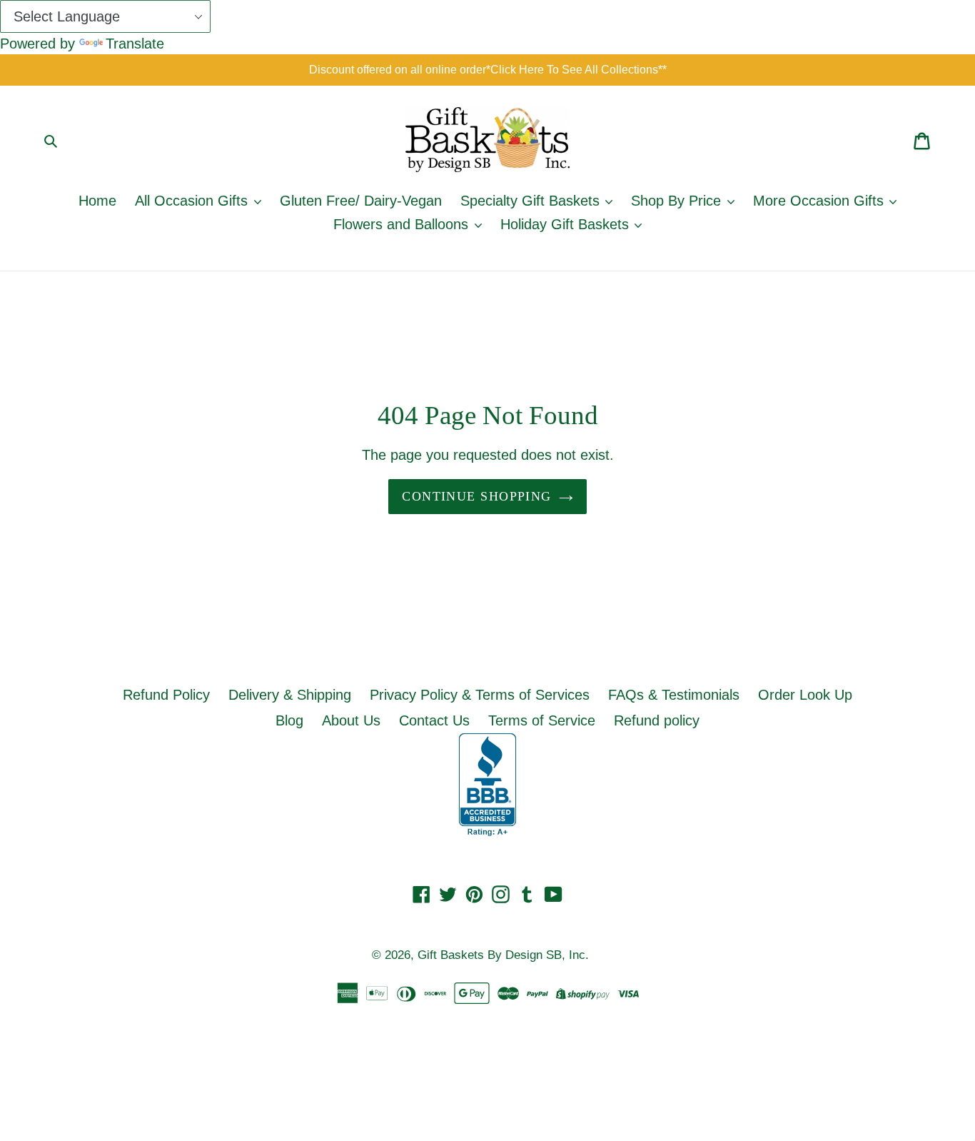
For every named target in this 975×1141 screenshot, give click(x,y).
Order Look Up (805, 695)
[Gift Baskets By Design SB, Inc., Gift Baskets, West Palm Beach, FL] (487, 784)
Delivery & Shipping (289, 695)
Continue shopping (476, 496)
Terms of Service (541, 720)
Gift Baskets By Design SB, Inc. (503, 955)
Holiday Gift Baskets (566, 224)
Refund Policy (166, 695)
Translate (135, 43)
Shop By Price (678, 200)
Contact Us (434, 720)
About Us (351, 720)
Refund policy (656, 720)
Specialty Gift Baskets (532, 200)
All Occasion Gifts (193, 200)
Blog (289, 720)
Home (97, 200)
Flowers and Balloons (403, 224)
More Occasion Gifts (820, 200)
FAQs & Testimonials (673, 695)
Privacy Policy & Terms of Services (480, 695)
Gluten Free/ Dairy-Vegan (361, 200)
